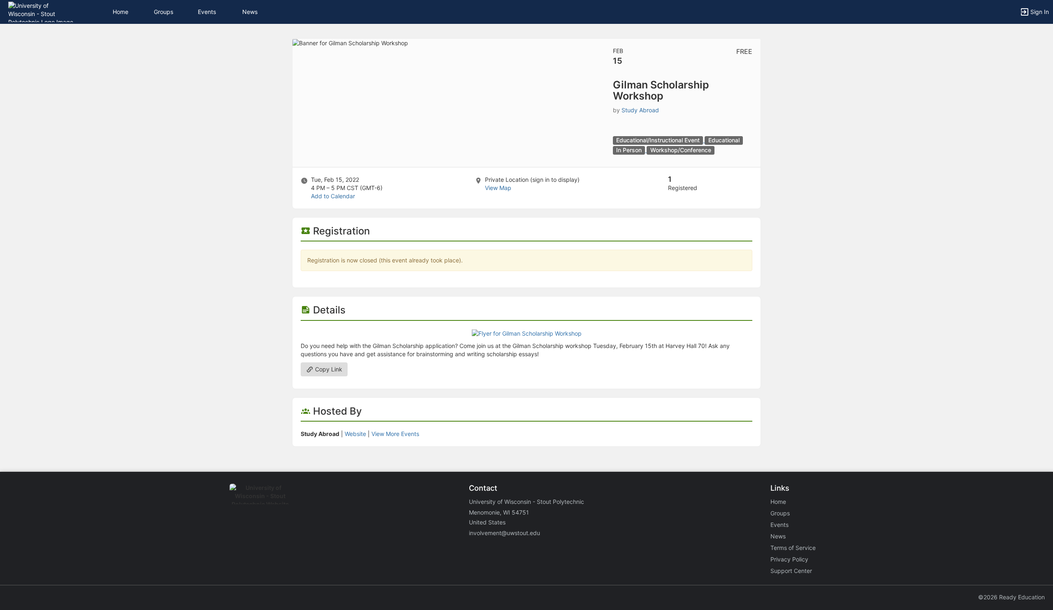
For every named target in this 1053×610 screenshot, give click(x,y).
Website (355, 433)
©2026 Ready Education (1011, 597)
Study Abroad (640, 110)
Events (207, 11)
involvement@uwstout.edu (504, 532)
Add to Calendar (333, 196)
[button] (42, 11)
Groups (163, 11)
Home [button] (120, 11)
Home (778, 501)
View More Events (395, 433)
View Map (498, 187)
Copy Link (327, 369)
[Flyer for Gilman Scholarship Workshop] (527, 332)
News (249, 11)
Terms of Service (793, 547)
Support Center (791, 570)
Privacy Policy (789, 559)
